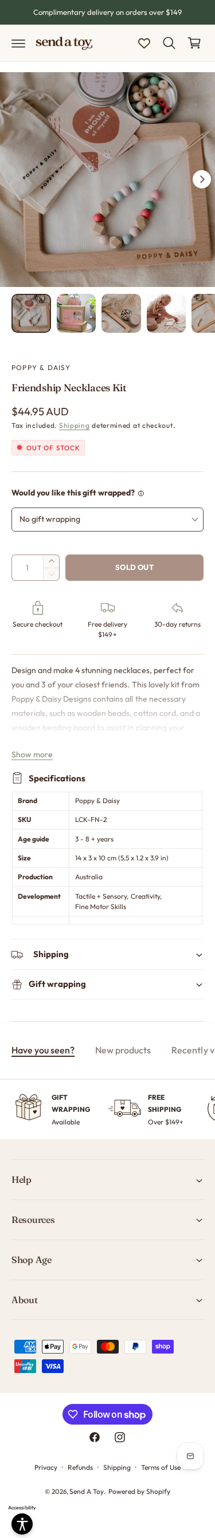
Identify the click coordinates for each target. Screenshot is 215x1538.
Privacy (45, 1467)
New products (123, 1050)
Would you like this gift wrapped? (73, 492)
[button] (18, 43)
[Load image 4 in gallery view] (166, 313)
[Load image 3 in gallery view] (121, 313)
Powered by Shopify (139, 1491)
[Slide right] (202, 179)
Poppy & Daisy (41, 367)
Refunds (80, 1467)
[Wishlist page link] (144, 43)
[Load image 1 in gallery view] (31, 313)
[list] (107, 1109)
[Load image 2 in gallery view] (76, 313)
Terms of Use (161, 1467)
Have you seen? (43, 1050)
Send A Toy (86, 1491)
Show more (32, 754)
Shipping (74, 425)
